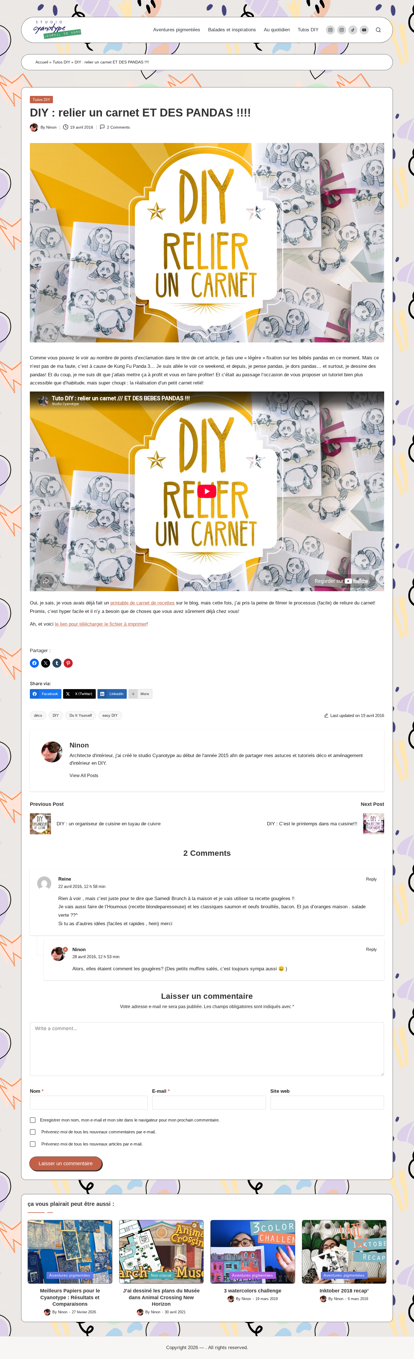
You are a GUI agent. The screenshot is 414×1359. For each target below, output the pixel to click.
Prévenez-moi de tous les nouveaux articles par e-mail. (92, 1144)
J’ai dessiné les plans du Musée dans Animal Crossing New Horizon (161, 1297)
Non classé (161, 1275)
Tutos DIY (61, 62)
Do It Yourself (81, 715)
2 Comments (118, 127)
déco (38, 715)
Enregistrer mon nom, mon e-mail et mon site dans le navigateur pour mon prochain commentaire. (130, 1120)
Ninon (79, 745)
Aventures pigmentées (69, 1275)
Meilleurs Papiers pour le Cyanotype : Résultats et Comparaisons (70, 1297)
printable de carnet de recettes (142, 603)
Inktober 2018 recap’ (344, 1291)
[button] (84, 775)
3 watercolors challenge (252, 1291)
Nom (37, 1091)
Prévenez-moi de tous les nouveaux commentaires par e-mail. (98, 1131)
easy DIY (110, 715)
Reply (371, 879)
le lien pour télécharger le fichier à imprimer (100, 624)
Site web (280, 1091)
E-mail (161, 1091)
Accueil (41, 62)
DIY (56, 715)
